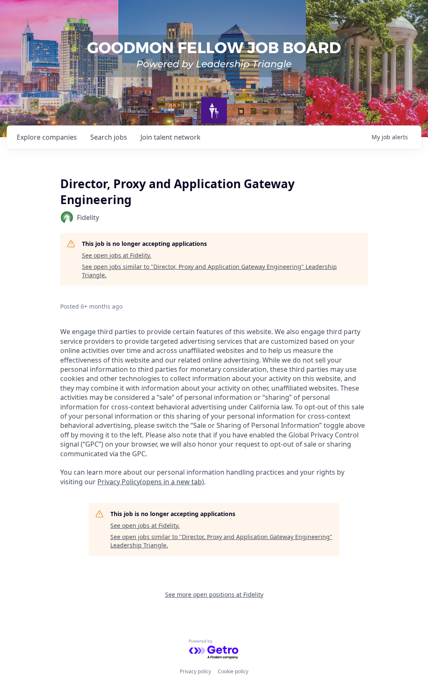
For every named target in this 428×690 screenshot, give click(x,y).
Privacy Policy (150, 481)
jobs (108, 137)
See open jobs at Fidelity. (116, 255)
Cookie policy (233, 671)
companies (47, 137)
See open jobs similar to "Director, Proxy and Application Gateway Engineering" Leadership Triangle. (209, 271)
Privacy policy (195, 671)
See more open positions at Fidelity (214, 594)
